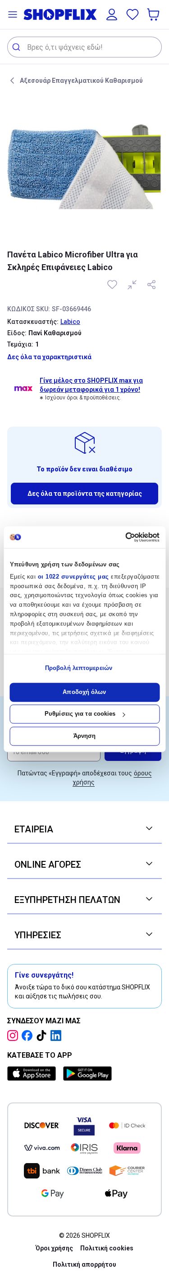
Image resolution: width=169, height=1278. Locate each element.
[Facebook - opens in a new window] (29, 1035)
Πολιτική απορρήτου (84, 1264)
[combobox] (84, 47)
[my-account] (112, 14)
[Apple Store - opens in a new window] (33, 1073)
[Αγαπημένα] (132, 14)
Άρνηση (84, 735)
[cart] (154, 14)
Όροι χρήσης (54, 1248)
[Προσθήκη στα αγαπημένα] (113, 284)
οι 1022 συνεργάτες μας (73, 576)
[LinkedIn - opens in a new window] (57, 1035)
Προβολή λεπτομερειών (78, 668)
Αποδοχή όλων (84, 692)
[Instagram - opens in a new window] (14, 1035)
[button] (12, 14)
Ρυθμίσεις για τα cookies (80, 714)
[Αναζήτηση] (17, 47)
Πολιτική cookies (106, 1248)
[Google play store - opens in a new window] (87, 1073)
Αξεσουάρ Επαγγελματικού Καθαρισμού (81, 80)
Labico (70, 321)
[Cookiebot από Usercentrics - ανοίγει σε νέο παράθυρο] (121, 537)
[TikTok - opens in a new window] (43, 1035)
